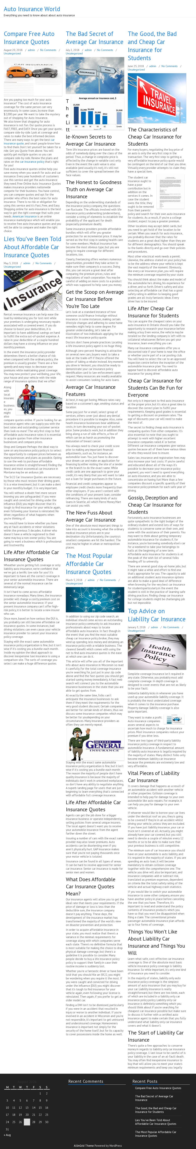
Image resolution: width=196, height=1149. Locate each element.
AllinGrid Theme (84, 1145)
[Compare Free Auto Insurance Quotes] (33, 96)
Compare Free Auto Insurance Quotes (29, 38)
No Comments (48, 50)
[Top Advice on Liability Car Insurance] (157, 669)
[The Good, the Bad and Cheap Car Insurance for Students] (157, 123)
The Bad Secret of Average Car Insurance (94, 38)
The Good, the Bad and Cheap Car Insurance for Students (152, 46)
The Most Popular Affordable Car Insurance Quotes (89, 564)
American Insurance (24, 216)
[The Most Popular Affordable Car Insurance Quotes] (95, 612)
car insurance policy (32, 161)
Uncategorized (12, 53)
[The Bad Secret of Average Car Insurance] (95, 93)
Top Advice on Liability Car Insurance (157, 615)
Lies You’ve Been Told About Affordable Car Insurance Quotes (32, 247)
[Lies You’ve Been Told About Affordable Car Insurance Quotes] (33, 310)
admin (31, 50)
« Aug (7, 1135)
